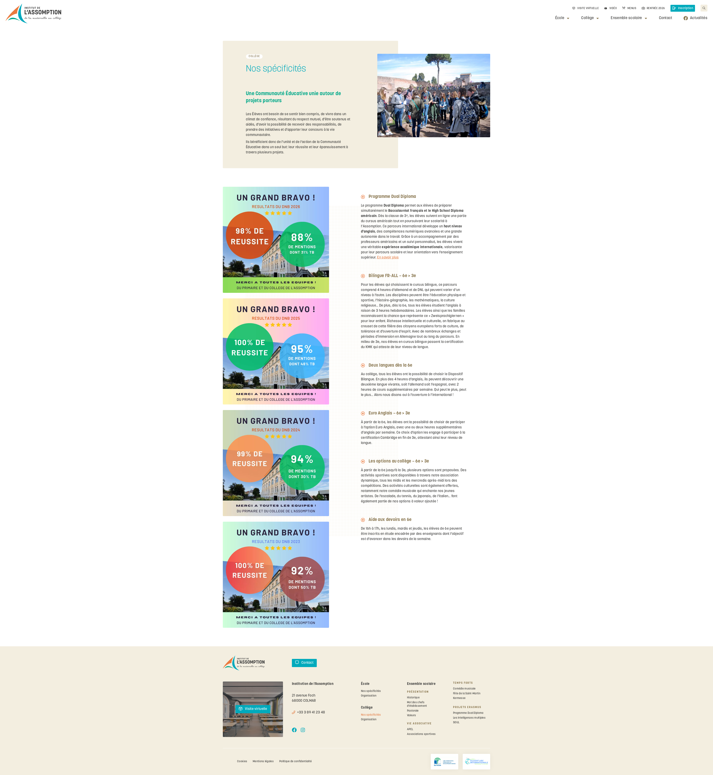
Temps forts (463, 683)
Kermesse (459, 698)
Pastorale (413, 711)
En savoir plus (388, 257)
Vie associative (419, 723)
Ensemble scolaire (626, 18)
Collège (587, 18)
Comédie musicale (464, 688)
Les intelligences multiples (469, 718)
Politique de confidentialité (295, 761)
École (559, 18)
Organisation (369, 696)
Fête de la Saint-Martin (466, 693)
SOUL (456, 722)
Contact (665, 18)
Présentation (418, 692)
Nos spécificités (371, 691)
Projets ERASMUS (467, 707)
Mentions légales (263, 761)
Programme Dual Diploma (468, 713)
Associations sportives (421, 734)
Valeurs (411, 715)
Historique (413, 697)
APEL (410, 729)
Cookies (242, 761)
